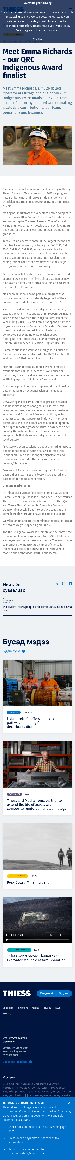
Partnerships (14, 794)
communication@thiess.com (26, 1153)
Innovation (14, 712)
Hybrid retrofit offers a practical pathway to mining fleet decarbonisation (32, 723)
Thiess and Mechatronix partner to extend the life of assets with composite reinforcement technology (36, 804)
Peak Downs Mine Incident (28, 882)
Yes (35, 39)
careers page (58, 1127)
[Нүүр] (17, 993)
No (40, 39)
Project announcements (19, 950)
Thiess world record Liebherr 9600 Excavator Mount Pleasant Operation (36, 958)
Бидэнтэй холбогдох (54, 993)
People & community (17, 876)
